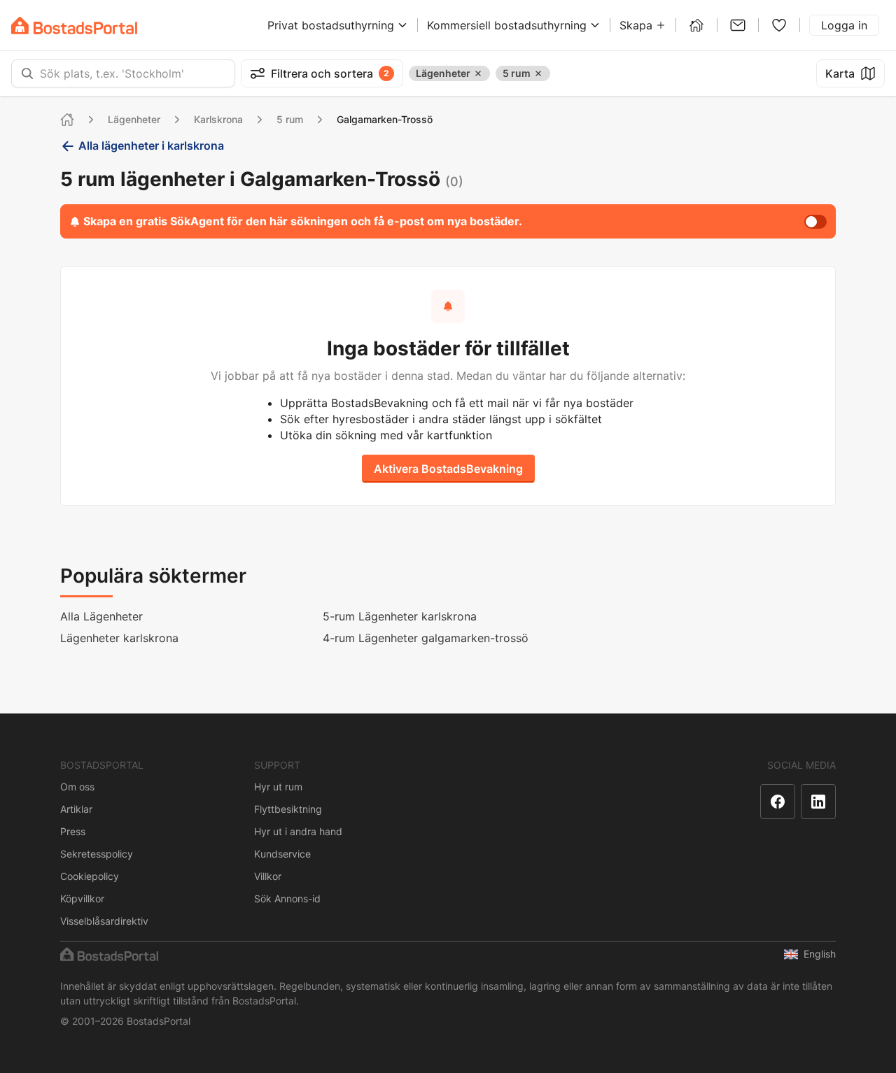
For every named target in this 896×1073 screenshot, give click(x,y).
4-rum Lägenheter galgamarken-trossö (425, 638)
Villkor (267, 876)
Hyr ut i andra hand (298, 831)
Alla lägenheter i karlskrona (151, 145)
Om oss (77, 787)
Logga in (844, 25)
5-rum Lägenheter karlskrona (400, 616)
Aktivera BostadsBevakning (448, 469)
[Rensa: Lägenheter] (478, 73)
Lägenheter (134, 119)
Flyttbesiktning (288, 809)
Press (72, 831)
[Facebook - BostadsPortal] (777, 801)
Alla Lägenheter (101, 616)
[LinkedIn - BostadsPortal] (818, 801)
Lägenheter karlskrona (119, 638)
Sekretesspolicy (96, 854)
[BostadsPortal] (74, 25)
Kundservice (282, 854)
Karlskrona (218, 119)
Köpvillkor (82, 898)
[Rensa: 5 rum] (538, 73)
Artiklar (76, 809)
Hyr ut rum (278, 787)
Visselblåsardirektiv (104, 921)
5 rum (289, 119)
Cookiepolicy (89, 876)
